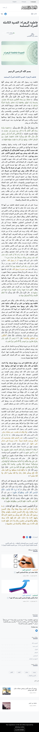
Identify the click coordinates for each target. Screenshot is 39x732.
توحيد (34, 672)
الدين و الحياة (32, 675)
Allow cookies (19, 729)
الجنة (19, 672)
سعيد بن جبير (33, 703)
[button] (34, 13)
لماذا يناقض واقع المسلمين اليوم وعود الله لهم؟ (23, 598)
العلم (11, 672)
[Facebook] (5, 14)
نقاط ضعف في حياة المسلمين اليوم (27, 572)
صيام (26, 672)
